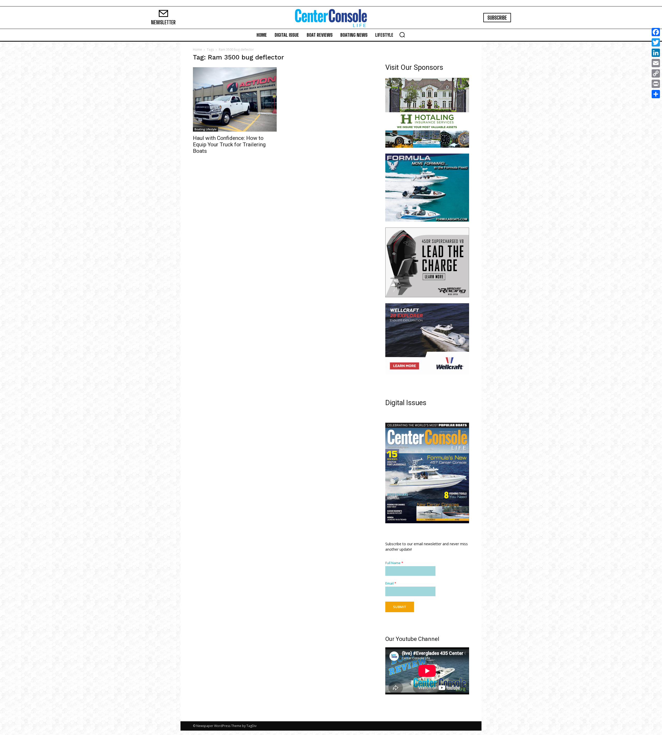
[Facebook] (656, 32)
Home (197, 49)
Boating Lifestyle (205, 129)
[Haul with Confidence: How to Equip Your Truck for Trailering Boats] (235, 99)
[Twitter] (656, 42)
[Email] (656, 63)
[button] (402, 34)
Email (390, 583)
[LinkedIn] (656, 53)
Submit (399, 606)
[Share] (656, 94)
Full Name (394, 563)
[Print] (656, 84)
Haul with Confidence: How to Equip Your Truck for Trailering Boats (229, 144)
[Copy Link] (656, 73)
